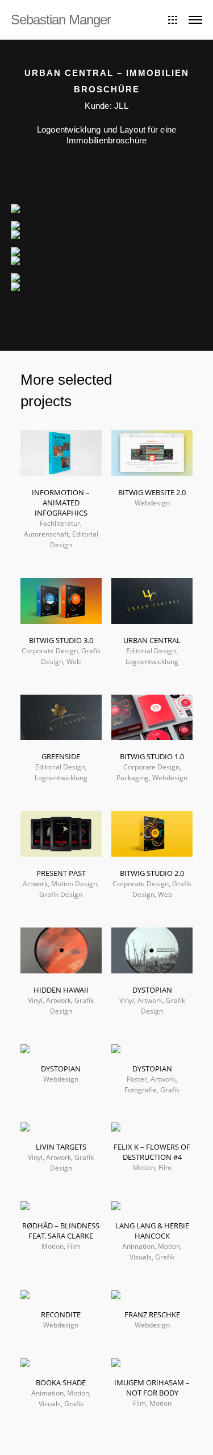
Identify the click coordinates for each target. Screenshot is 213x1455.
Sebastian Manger (61, 19)
